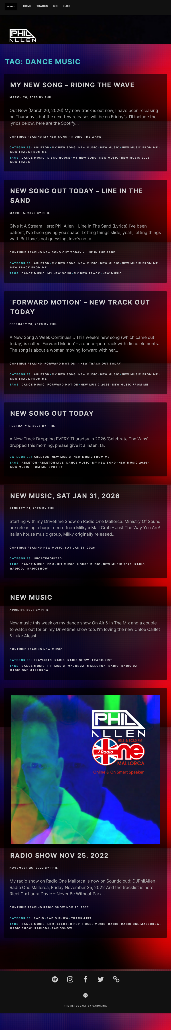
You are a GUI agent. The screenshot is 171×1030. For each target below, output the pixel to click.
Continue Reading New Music (36, 649)
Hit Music (66, 564)
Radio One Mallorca (29, 670)
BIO (55, 6)
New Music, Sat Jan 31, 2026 (65, 496)
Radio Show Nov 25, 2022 (59, 855)
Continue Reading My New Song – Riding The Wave (55, 136)
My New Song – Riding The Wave (72, 85)
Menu (11, 6)
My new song (64, 147)
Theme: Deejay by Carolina (85, 1006)
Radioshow (37, 568)
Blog (67, 6)
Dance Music (33, 157)
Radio (139, 564)
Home (27, 6)
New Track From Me (28, 151)
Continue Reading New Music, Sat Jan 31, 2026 (52, 547)
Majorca (76, 665)
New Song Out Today (52, 413)
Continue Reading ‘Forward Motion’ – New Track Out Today (65, 363)
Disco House (58, 157)
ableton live (52, 462)
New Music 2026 (135, 157)
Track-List (102, 660)
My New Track (87, 273)
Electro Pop (68, 924)
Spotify (56, 466)
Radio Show (78, 660)
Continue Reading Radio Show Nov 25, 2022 (49, 907)
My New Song (85, 157)
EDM (51, 564)
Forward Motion (62, 384)
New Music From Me (140, 147)
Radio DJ (129, 665)
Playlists (43, 660)
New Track (20, 162)
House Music (89, 564)
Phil (48, 97)
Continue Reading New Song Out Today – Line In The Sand (63, 252)
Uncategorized (48, 558)
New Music (88, 147)
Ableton (29, 462)
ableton (41, 147)
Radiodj (17, 568)
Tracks (42, 6)
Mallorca (96, 665)
